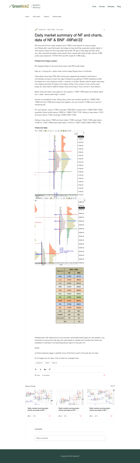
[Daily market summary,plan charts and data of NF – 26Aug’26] (70, 397)
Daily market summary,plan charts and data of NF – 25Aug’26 (99, 409)
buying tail (39, 363)
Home (27, 16)
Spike (47, 363)
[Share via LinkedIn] (45, 369)
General (46, 16)
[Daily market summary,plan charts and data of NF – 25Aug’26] (101, 397)
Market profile (57, 16)
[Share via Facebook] (36, 369)
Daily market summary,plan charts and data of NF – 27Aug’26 (38, 409)
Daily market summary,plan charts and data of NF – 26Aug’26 (69, 409)
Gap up (54, 363)
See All (113, 386)
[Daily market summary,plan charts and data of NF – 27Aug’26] (39, 397)
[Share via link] (50, 369)
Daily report (36, 16)
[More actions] (104, 29)
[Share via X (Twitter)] (40, 369)
